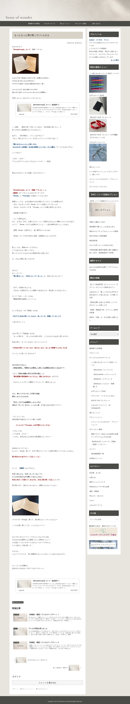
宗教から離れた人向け (97, 222)
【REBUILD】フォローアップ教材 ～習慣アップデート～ (104, 443)
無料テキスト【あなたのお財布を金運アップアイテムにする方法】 (104, 435)
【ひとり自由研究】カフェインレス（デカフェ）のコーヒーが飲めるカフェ (103, 286)
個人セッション (95, 167)
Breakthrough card (18, 602)
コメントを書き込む (47, 683)
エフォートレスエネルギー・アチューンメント (103, 180)
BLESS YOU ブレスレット (100, 400)
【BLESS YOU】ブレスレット (100, 117)
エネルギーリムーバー (97, 142)
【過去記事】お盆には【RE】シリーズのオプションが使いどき (103, 303)
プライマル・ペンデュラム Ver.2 (102, 396)
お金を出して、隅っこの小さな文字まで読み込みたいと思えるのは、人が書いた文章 (103, 295)
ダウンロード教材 (95, 429)
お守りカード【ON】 (97, 95)
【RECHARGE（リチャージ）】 (104, 374)
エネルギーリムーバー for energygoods (101, 406)
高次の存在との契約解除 (98, 236)
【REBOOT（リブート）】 (102, 379)
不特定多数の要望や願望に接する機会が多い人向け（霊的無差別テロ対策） (103, 251)
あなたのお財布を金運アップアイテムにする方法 (103, 268)
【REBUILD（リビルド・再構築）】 (103, 385)
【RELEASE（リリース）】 (103, 370)
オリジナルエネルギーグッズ (99, 358)
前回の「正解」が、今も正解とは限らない (103, 318)
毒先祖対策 (93, 240)
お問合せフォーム (95, 458)
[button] (117, 519)
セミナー (92, 449)
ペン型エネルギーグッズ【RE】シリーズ (104, 73)
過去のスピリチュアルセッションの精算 (103, 231)
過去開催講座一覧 (97, 454)
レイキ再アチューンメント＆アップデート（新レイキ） (103, 173)
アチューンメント (95, 417)
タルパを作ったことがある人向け (101, 245)
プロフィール (94, 353)
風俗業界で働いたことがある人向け (102, 227)
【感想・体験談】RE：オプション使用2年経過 (103, 311)
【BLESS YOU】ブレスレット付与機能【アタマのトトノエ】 (103, 136)
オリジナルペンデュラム (98, 186)
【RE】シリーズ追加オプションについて (104, 201)
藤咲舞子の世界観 (95, 348)
